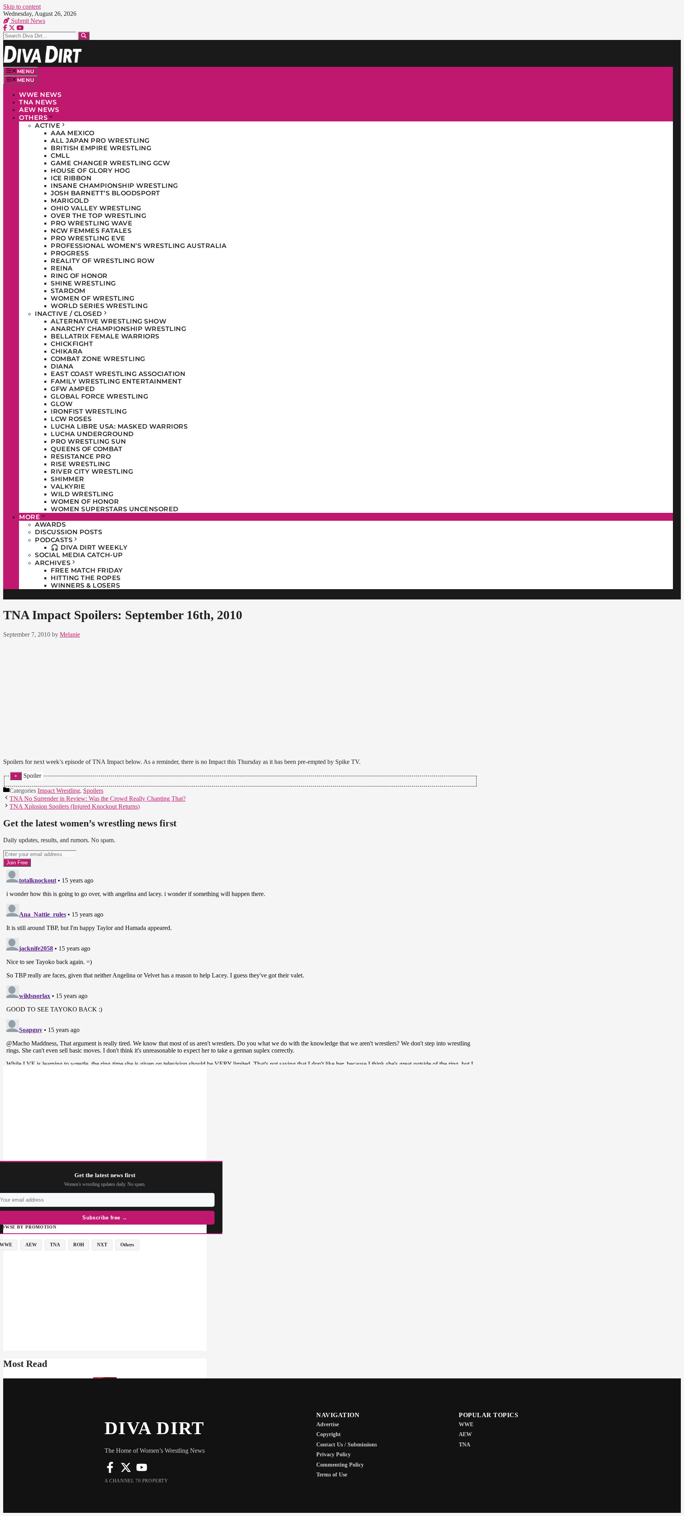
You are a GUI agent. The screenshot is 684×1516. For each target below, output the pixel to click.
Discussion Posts (68, 532)
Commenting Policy (340, 1465)
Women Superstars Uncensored (115, 509)
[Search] (83, 36)
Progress (70, 253)
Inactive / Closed (68, 314)
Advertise (327, 1424)
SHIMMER (67, 479)
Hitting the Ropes (86, 578)
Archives (52, 563)
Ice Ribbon (71, 178)
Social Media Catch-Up (79, 555)
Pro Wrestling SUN (88, 441)
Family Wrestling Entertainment (116, 381)
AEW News (39, 109)
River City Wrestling (92, 471)
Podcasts (53, 540)
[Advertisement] (240, 696)
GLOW (61, 404)
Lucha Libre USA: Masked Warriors (119, 426)
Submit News (27, 20)
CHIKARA (67, 351)
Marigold (70, 200)
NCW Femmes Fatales (91, 230)
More (29, 517)
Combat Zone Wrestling (98, 359)
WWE (466, 1424)
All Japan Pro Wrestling (100, 140)
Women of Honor (85, 501)
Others (33, 117)
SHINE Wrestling (83, 283)
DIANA (62, 366)
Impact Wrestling (59, 790)
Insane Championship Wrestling (114, 185)
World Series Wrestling (99, 306)
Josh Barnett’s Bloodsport (105, 193)
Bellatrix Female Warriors (105, 336)
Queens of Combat (86, 449)
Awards (50, 524)
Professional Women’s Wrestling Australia (138, 246)
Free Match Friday (87, 570)
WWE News (40, 94)
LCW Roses (71, 419)
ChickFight (72, 344)
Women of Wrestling (92, 298)
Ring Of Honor (79, 276)
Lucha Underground (92, 434)
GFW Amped (73, 389)
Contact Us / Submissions (346, 1445)
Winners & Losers (85, 585)
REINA (62, 268)
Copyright (328, 1434)
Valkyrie (68, 486)
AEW (465, 1434)
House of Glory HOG (90, 170)
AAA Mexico (72, 133)
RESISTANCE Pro (81, 456)
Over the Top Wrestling (98, 215)
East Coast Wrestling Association (118, 374)
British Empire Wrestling (101, 148)
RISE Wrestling (80, 464)
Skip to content (22, 6)
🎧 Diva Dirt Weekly (89, 547)
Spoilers (93, 790)
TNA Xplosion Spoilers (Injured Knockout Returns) (75, 806)
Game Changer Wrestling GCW (110, 163)
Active (47, 125)
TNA (464, 1445)
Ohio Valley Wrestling (96, 208)
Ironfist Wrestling (89, 411)
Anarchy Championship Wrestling (118, 329)
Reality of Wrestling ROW (102, 261)
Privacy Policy (333, 1454)
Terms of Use (331, 1475)
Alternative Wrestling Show (108, 321)
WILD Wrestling (82, 494)
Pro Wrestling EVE (88, 238)
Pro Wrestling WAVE (91, 223)
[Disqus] (240, 965)
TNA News (38, 102)
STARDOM (68, 291)
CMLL (60, 155)
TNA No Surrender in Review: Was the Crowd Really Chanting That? (98, 798)
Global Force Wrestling (99, 396)
